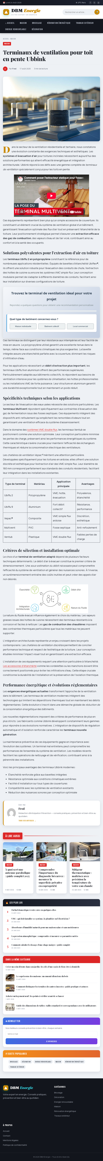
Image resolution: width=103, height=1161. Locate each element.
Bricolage (37, 22)
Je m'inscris (51, 1041)
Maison (23, 22)
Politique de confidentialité (15, 1145)
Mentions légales (10, 1140)
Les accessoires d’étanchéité (20, 666)
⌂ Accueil (9, 22)
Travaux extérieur (85, 22)
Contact (6, 1135)
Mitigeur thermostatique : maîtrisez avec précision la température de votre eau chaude (82, 877)
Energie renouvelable (15, 29)
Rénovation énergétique (59, 22)
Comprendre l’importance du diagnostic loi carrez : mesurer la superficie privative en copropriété (51, 877)
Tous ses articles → (27, 820)
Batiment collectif (52, 326)
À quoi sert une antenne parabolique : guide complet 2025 (17, 873)
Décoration (37, 29)
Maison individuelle (23, 326)
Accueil (6, 39)
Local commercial (80, 326)
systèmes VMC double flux (42, 429)
